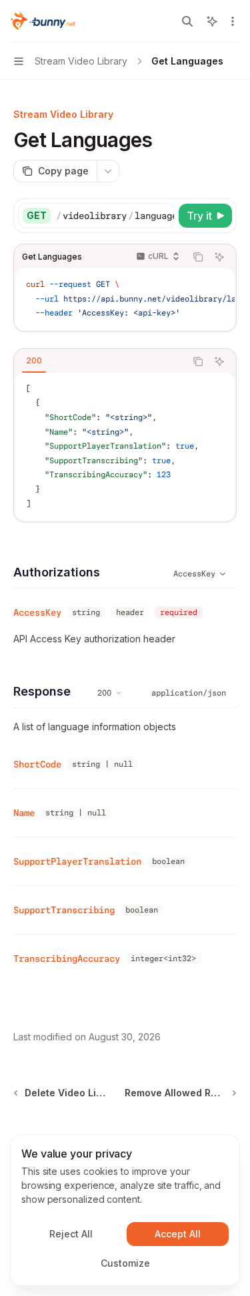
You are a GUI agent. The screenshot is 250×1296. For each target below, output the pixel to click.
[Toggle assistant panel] (212, 21)
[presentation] (115, 215)
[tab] (34, 361)
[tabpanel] (125, 447)
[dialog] (125, 1210)
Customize (125, 1263)
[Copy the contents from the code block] (198, 257)
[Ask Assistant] (219, 257)
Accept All (178, 1233)
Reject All (71, 1233)
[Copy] (162, 215)
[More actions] (232, 21)
